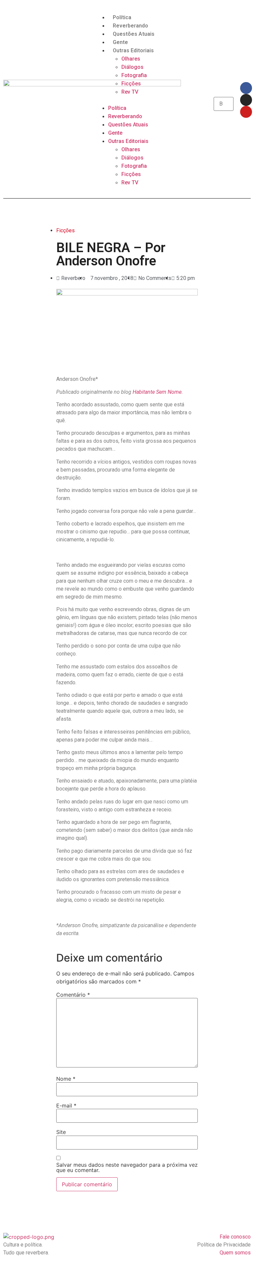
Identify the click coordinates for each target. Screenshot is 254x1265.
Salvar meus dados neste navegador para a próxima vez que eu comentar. (127, 1167)
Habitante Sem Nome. (158, 392)
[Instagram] (246, 100)
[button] (127, 100)
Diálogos (132, 67)
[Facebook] (246, 88)
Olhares (130, 59)
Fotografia (134, 75)
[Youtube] (246, 112)
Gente (120, 42)
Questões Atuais (133, 34)
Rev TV (129, 92)
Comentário (73, 994)
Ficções (131, 83)
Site (61, 1132)
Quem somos (235, 1252)
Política (122, 17)
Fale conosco (235, 1237)
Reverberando (130, 26)
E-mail (66, 1105)
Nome (65, 1078)
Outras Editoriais (133, 50)
